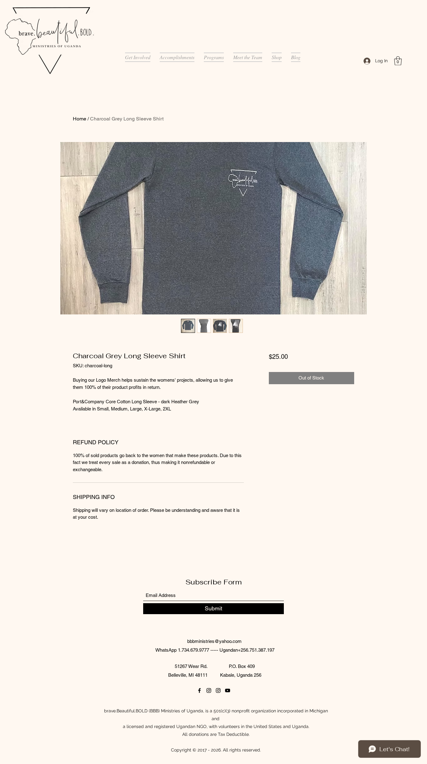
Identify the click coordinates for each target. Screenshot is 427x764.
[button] (398, 60)
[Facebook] (199, 690)
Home (79, 119)
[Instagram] (209, 690)
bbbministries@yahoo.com (214, 641)
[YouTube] (227, 690)
